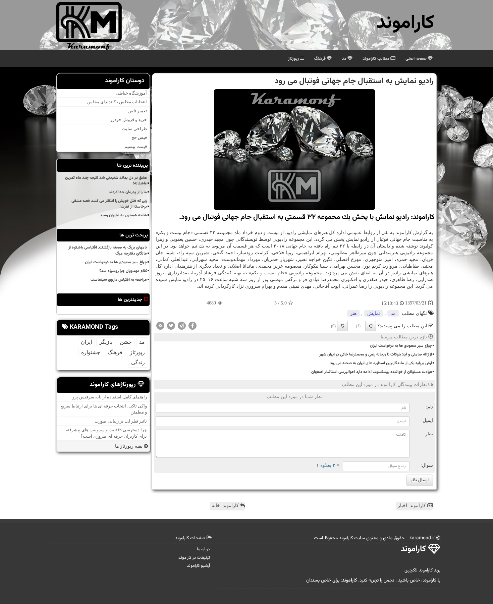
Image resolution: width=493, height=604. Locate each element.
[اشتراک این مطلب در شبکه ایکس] (171, 325)
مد (344, 58)
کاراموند (405, 23)
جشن (126, 342)
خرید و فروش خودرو (128, 119)
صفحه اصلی (416, 58)
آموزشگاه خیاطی (131, 93)
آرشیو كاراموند (198, 565)
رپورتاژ (294, 58)
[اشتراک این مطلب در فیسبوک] (192, 325)
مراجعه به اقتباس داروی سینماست (119, 280)
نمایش (373, 313)
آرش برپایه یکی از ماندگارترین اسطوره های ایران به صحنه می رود (381, 363)
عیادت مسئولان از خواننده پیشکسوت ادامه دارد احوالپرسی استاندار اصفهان (371, 372)
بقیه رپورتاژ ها (129, 446)
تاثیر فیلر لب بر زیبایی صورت (121, 421)
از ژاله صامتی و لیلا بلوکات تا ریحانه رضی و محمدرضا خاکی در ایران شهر (375, 354)
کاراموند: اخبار (412, 505)
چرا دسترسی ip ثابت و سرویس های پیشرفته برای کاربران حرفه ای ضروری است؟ (106, 433)
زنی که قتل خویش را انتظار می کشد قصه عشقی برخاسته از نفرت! (109, 204)
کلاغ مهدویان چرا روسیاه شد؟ (123, 271)
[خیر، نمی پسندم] (342, 326)
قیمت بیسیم (135, 146)
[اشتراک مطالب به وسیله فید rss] (160, 325)
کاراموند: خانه (226, 505)
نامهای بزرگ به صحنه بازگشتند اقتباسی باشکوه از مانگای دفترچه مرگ (107, 250)
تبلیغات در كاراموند (194, 557)
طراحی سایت (134, 128)
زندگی (138, 362)
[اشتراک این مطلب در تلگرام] (181, 325)
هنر (353, 313)
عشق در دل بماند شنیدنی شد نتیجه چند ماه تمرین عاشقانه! (106, 180)
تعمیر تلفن (137, 110)
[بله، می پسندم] (370, 326)
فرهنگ (320, 58)
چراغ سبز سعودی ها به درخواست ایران (401, 346)
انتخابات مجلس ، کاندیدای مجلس (117, 101)
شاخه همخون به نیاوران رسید (123, 215)
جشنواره (90, 352)
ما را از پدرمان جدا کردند (128, 192)
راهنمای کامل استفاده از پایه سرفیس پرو (109, 396)
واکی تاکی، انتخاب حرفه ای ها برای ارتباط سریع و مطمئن (104, 409)
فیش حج (139, 137)
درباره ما (203, 549)
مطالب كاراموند (376, 58)
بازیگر (105, 342)
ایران (86, 342)
